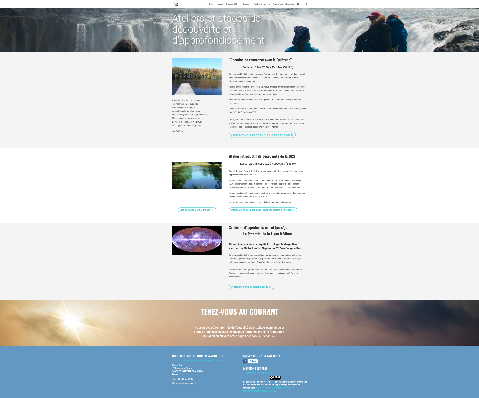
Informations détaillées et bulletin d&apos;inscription (260, 134)
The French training (262, 4)
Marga (220, 4)
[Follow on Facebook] (245, 361)
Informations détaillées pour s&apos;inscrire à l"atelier (261, 209)
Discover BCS (231, 4)
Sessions (246, 4)
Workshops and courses (283, 4)
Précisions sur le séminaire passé (249, 286)
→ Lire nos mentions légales (257, 372)
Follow (253, 361)
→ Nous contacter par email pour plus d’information (198, 360)
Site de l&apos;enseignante (195, 209)
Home (211, 4)
